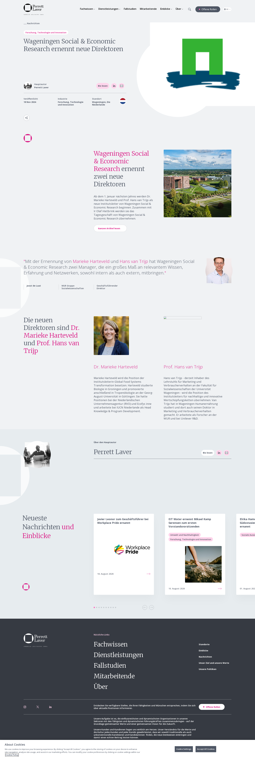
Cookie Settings (183, 749)
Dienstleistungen (118, 655)
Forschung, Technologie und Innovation (46, 32)
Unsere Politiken (207, 669)
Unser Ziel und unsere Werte (214, 663)
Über (101, 687)
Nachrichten (205, 656)
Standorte (204, 644)
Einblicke (203, 650)
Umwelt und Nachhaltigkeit (184, 535)
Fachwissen (111, 644)
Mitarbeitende (114, 676)
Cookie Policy (11, 755)
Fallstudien (110, 665)
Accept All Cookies (206, 749)
